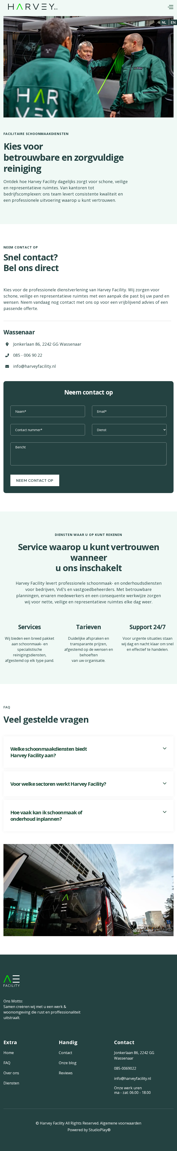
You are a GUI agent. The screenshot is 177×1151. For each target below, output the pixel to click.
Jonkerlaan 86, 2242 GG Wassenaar (47, 344)
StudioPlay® (100, 1129)
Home (8, 1052)
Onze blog (68, 1062)
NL (164, 22)
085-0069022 (125, 1068)
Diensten (11, 1083)
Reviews (66, 1072)
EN (173, 22)
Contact (65, 1052)
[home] (33, 6)
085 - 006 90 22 (27, 355)
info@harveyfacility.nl (34, 366)
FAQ (6, 1062)
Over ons (11, 1072)
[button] (170, 6)
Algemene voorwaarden (120, 1123)
